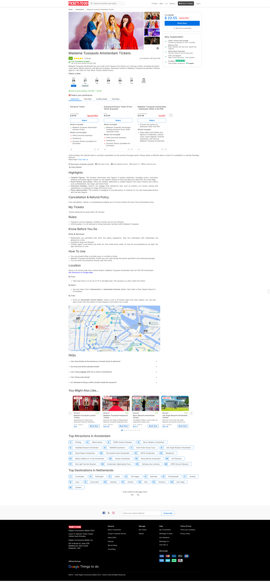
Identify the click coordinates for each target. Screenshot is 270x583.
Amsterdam (80, 9)
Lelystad (113, 482)
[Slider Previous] (70, 30)
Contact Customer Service (117, 533)
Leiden (117, 476)
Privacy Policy (185, 533)
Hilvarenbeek (173, 476)
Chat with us (83, 159)
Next (171, 115)
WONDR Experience (117, 447)
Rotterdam (99, 476)
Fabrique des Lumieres (151, 464)
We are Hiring (112, 545)
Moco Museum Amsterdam (153, 442)
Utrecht (130, 482)
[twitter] (108, 513)
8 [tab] (137, 430)
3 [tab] (126, 430)
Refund (141, 533)
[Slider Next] (142, 30)
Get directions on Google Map (81, 272)
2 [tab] (124, 430)
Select (118, 120)
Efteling (78, 442)
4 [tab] (128, 430)
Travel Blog (111, 549)
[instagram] (113, 513)
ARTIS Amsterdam (147, 453)
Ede (145, 482)
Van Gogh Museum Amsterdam (178, 447)
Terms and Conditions (187, 530)
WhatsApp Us (164, 541)
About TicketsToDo (114, 530)
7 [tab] (135, 430)
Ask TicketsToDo (165, 530)
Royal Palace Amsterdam (85, 453)
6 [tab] (133, 430)
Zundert (78, 487)
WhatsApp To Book (165, 533)
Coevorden (94, 482)
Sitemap (110, 541)
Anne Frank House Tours (145, 447)
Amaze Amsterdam (122, 458)
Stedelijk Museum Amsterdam (87, 447)
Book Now (182, 23)
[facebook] (103, 513)
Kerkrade (153, 476)
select (84, 120)
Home (71, 9)
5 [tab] (131, 430)
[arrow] (268, 291)
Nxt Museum (177, 458)
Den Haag (180, 482)
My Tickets (142, 530)
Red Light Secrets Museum (85, 464)
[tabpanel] (106, 30)
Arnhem (193, 476)
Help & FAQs (112, 537)
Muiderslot (170, 453)
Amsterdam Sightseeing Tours (119, 464)
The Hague (135, 476)
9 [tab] (139, 430)
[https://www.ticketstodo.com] (78, 3)
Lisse (77, 482)
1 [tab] (122, 430)
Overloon (162, 482)
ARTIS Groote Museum (179, 464)
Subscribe (168, 513)
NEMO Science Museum (122, 442)
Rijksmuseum (97, 442)
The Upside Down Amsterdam (118, 453)
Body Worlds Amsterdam (151, 458)
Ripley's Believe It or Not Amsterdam (89, 458)
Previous (70, 413)
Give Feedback (164, 537)
